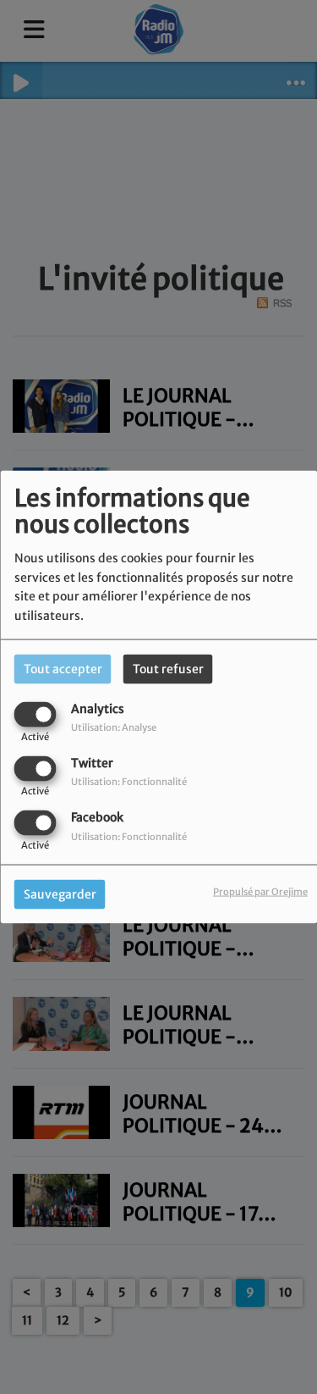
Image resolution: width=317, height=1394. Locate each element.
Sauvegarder (60, 894)
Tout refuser (168, 668)
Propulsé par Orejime (260, 892)
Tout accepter (63, 668)
